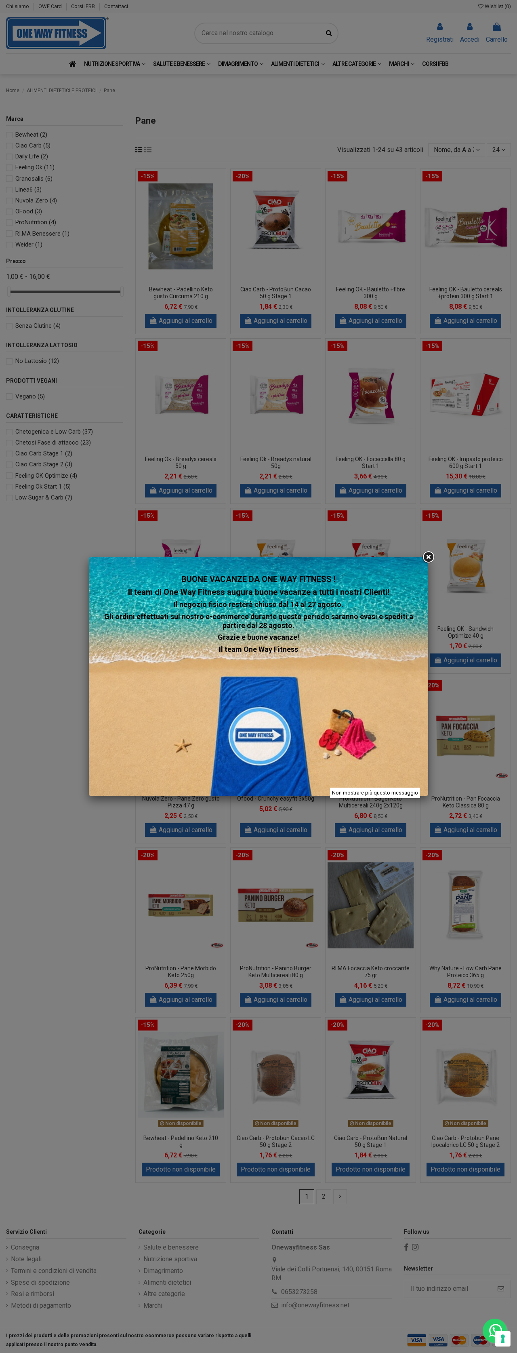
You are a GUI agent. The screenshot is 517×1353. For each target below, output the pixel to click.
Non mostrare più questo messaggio (375, 793)
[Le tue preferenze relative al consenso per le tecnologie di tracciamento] (503, 1339)
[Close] (428, 557)
